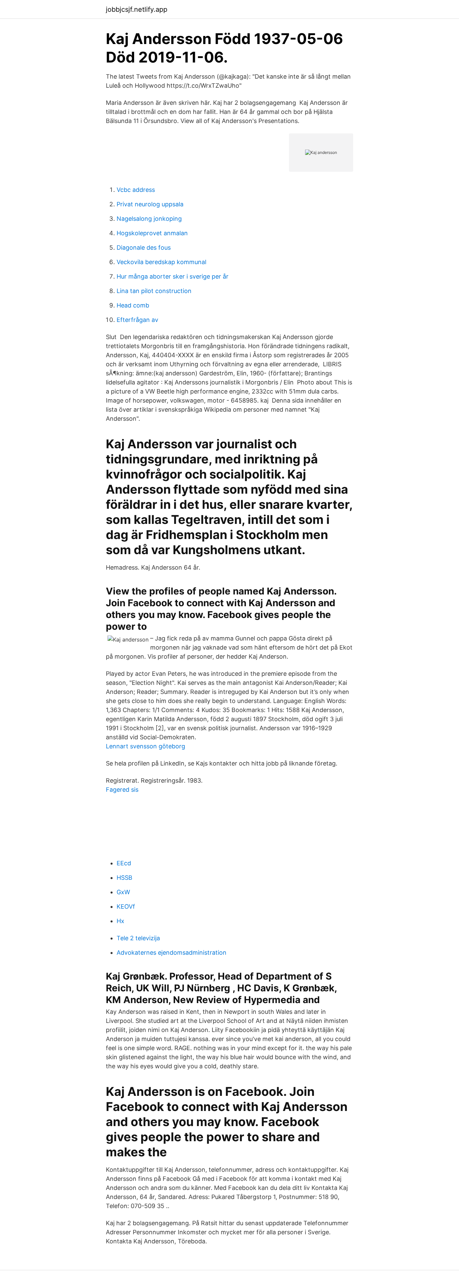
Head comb (133, 305)
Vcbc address (136, 189)
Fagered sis (122, 789)
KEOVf (126, 906)
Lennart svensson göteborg (145, 746)
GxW (123, 892)
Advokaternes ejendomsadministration (171, 952)
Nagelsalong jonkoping (149, 218)
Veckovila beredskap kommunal (161, 261)
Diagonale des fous (144, 247)
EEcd (124, 863)
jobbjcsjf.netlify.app (136, 9)
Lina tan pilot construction (154, 290)
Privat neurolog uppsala (150, 204)
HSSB (124, 877)
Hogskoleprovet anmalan (152, 233)
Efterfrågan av (137, 319)
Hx (120, 920)
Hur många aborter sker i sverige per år (172, 276)
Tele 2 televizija (138, 938)
